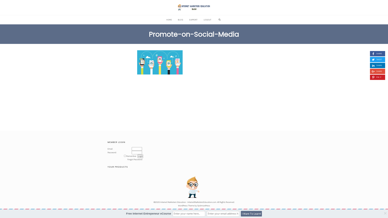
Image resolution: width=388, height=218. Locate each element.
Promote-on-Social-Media (194, 34)
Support (193, 20)
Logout (207, 20)
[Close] (385, 213)
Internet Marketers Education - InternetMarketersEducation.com (188, 202)
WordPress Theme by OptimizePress (194, 206)
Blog (180, 20)
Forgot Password (134, 159)
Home (169, 20)
